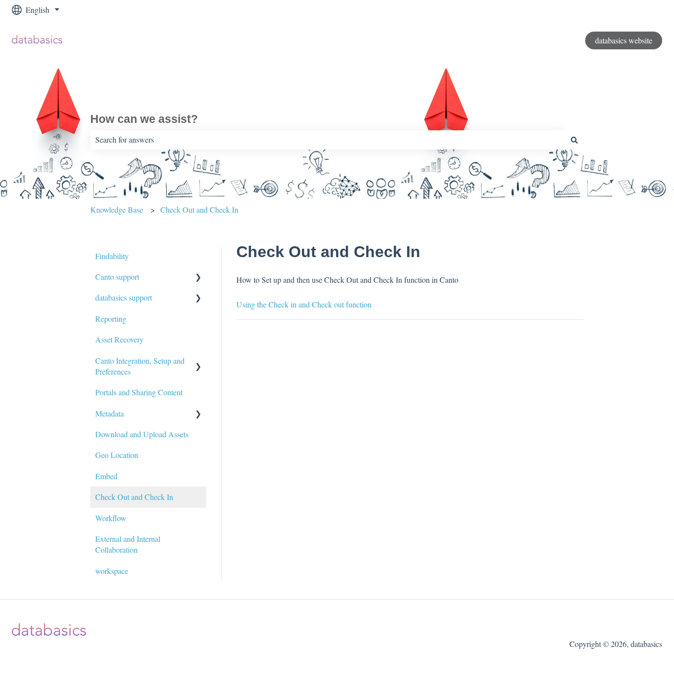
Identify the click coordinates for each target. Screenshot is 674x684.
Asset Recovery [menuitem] (119, 339)
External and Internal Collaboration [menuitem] (127, 544)
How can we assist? (144, 119)
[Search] (574, 139)
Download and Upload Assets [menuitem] (141, 434)
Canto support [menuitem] (117, 276)
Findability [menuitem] (112, 256)
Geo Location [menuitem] (116, 455)
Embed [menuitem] (106, 476)
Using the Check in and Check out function (304, 304)
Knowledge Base (116, 209)
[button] (198, 277)
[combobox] (327, 139)
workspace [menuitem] (111, 571)
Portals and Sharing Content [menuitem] (139, 392)
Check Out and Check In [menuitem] (134, 497)
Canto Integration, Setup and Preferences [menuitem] (140, 366)
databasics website (623, 40)
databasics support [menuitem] (123, 297)
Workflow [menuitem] (110, 518)
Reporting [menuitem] (110, 318)
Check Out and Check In (199, 209)
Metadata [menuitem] (109, 413)
